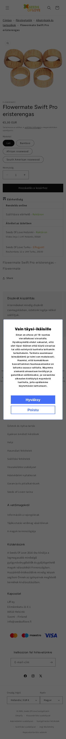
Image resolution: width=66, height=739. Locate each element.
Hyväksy (33, 400)
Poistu (33, 410)
